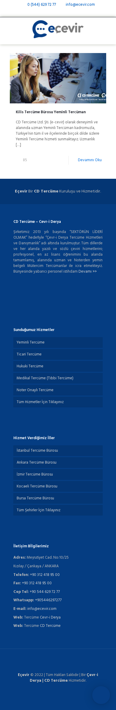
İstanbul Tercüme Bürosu (37, 451)
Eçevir (23, 675)
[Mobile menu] (108, 29)
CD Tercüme (46, 191)
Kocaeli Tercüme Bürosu (37, 486)
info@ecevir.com (80, 4)
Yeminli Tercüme (31, 342)
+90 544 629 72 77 (45, 592)
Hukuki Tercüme (30, 366)
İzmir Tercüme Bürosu (35, 474)
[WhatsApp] (43, 12)
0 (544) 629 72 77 (41, 4)
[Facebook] (50, 12)
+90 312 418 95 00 (45, 575)
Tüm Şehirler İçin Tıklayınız (38, 510)
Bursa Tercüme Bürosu (35, 498)
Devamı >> (88, 271)
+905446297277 (48, 600)
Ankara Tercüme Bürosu (37, 462)
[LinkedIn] (66, 12)
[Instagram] (73, 12)
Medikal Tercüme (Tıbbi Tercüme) (45, 378)
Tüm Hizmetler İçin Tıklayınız (40, 402)
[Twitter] (58, 12)
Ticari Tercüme (29, 354)
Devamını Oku (90, 160)
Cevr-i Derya (50, 617)
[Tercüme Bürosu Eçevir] (58, 29)
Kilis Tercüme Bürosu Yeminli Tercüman (51, 112)
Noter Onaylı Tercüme (35, 390)
